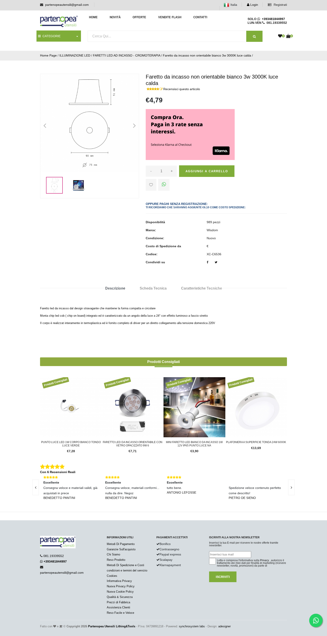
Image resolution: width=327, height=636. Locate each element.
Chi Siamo (113, 554)
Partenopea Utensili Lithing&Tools (111, 626)
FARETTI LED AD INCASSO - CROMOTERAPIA (126, 55)
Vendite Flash (169, 17)
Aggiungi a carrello (207, 171)
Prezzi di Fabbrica (118, 602)
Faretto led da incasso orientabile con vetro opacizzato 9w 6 (132, 444)
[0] (280, 36)
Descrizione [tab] (115, 288)
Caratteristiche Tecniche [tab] (201, 288)
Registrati (280, 4)
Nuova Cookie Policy (120, 591)
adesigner (224, 626)
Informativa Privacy (119, 581)
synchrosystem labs (192, 626)
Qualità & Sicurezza (120, 597)
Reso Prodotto (116, 559)
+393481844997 (272, 19)
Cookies (112, 575)
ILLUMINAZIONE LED (74, 55)
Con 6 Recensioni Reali (57, 472)
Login (253, 4)
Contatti (200, 17)
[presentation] (35, 487)
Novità (115, 17)
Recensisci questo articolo (181, 89)
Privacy (264, 560)
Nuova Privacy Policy (121, 586)
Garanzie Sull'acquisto (121, 549)
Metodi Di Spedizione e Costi (125, 565)
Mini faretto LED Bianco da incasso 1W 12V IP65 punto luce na (194, 444)
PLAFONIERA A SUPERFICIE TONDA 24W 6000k (256, 442)
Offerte (139, 17)
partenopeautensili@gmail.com (67, 4)
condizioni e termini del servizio (127, 570)
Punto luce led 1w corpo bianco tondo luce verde (71, 444)
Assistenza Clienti (118, 607)
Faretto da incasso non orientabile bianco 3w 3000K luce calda (207, 55)
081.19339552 (53, 556)
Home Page (48, 55)
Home (93, 17)
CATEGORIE (51, 36)
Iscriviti (223, 577)
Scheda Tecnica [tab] (153, 288)
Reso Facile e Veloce (120, 612)
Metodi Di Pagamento (121, 544)
